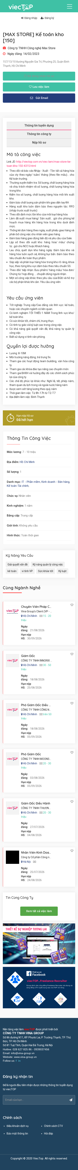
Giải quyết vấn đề (17, 564)
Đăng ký (49, 17)
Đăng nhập (30, 17)
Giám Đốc (28, 656)
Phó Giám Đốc (31, 754)
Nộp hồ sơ (39, 142)
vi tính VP (27, 571)
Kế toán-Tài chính (18, 486)
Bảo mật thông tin (17, 1133)
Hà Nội (27, 861)
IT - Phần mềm (31, 482)
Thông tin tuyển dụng (39, 125)
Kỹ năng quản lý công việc (48, 564)
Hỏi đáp (48, 1133)
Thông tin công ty (39, 134)
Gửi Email (41, 98)
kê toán (12, 571)
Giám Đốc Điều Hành (35, 803)
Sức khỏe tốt (45, 571)
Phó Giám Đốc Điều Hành (38, 705)
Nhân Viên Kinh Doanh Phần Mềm (44, 852)
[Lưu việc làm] (72, 605)
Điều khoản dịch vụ (18, 1125)
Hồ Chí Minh (27, 462)
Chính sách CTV (53, 1125)
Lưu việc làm (40, 87)
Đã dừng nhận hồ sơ (40, 76)
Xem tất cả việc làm (39, 911)
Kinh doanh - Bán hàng (55, 482)
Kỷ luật (62, 571)
